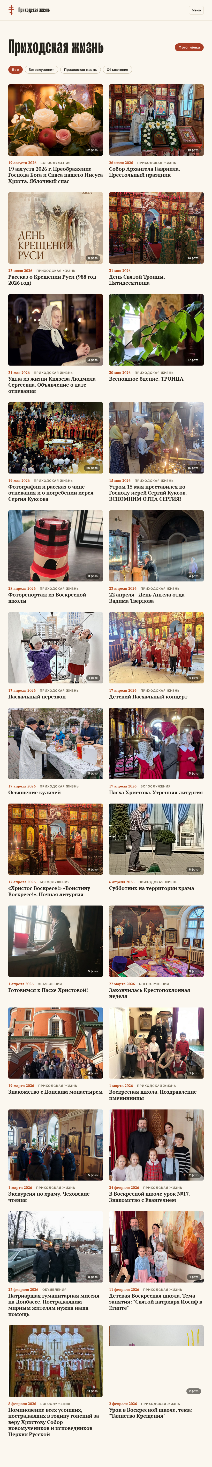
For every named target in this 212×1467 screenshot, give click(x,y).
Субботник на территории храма (151, 888)
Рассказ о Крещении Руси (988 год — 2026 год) (55, 279)
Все (15, 69)
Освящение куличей (34, 792)
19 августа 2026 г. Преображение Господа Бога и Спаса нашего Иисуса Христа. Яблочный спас (55, 174)
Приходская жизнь (80, 69)
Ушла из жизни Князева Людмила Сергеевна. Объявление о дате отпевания (52, 384)
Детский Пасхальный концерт (148, 696)
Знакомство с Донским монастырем (55, 1091)
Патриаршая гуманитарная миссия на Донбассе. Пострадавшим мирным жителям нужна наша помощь (54, 1305)
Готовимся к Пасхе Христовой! (48, 989)
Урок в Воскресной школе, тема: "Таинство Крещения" (151, 1413)
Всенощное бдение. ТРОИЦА (146, 378)
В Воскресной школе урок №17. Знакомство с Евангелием (149, 1196)
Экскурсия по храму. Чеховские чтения (49, 1196)
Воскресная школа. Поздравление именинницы (153, 1094)
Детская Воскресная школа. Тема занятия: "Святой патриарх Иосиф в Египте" (155, 1301)
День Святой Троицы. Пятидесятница (137, 279)
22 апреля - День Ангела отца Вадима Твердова (147, 597)
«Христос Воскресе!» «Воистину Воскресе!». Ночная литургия (49, 891)
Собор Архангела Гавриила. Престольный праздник (144, 172)
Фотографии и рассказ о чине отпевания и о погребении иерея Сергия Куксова (51, 492)
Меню (196, 10)
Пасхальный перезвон (37, 696)
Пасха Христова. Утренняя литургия (156, 792)
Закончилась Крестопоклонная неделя (149, 993)
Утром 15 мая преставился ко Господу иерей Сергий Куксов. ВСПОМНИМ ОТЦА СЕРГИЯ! (148, 492)
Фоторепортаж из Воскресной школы (47, 597)
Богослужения (41, 69)
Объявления (117, 69)
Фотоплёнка (189, 47)
